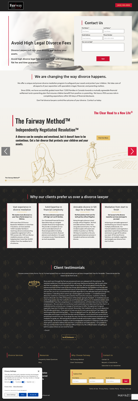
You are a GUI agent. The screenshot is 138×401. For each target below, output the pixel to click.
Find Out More (103, 138)
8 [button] (17, 180)
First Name (85, 28)
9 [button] (19, 180)
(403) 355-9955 (123, 5)
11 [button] (22, 180)
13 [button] (26, 180)
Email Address (86, 35)
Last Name (107, 28)
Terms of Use (93, 389)
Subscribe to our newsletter (111, 365)
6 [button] (14, 180)
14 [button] (28, 180)
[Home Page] (15, 5)
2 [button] (7, 180)
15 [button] (29, 180)
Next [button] (132, 151)
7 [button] (16, 180)
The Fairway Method (77, 359)
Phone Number (107, 35)
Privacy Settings (125, 389)
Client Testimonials (76, 362)
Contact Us (105, 359)
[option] (69, 145)
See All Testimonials (68, 337)
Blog (40, 362)
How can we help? (87, 42)
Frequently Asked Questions (48, 359)
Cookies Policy (114, 389)
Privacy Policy (103, 389)
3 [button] (9, 180)
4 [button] (11, 180)
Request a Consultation (109, 362)
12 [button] (24, 180)
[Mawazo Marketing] (124, 395)
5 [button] (12, 180)
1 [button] (6, 180)
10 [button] (21, 180)
